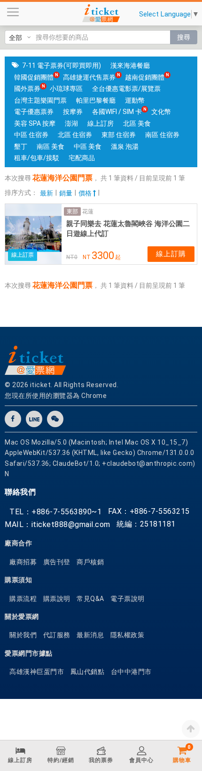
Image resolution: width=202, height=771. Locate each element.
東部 (72, 211)
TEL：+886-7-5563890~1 (55, 511)
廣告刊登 (56, 562)
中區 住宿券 (31, 134)
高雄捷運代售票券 (89, 77)
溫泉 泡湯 (125, 146)
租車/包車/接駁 (36, 158)
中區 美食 (87, 146)
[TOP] (191, 729)
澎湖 (71, 123)
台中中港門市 (131, 671)
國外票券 (27, 88)
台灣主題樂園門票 (40, 100)
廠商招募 (23, 562)
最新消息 (90, 635)
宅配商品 (82, 158)
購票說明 (56, 598)
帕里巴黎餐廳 (96, 100)
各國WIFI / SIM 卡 (117, 111)
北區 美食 (137, 123)
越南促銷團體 (144, 77)
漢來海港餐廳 (130, 65)
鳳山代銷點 (87, 671)
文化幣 (161, 111)
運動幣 (135, 100)
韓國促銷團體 (34, 77)
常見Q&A (90, 598)
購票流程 (23, 598)
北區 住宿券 (75, 134)
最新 (46, 193)
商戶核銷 (90, 562)
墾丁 (20, 146)
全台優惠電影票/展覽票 (126, 88)
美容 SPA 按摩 (34, 123)
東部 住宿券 (118, 134)
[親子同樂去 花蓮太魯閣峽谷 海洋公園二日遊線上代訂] (33, 234)
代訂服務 (56, 635)
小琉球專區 (66, 88)
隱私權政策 (127, 635)
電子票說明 (127, 598)
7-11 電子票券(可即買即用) (61, 65)
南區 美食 (50, 146)
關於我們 (23, 635)
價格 (85, 193)
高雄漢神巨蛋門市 (36, 671)
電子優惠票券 (34, 111)
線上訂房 (100, 123)
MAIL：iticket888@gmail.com (57, 524)
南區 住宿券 (162, 134)
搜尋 (183, 37)
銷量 (65, 193)
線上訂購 (171, 254)
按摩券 (73, 111)
